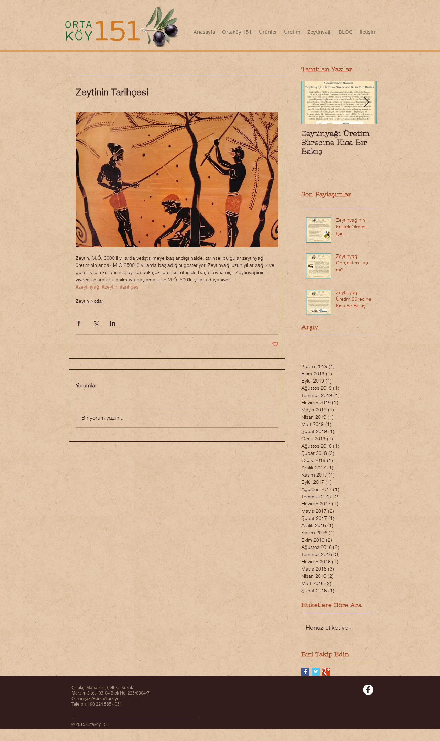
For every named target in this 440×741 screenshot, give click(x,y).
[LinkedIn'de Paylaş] (112, 323)
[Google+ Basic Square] (326, 672)
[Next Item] (366, 102)
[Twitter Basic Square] (316, 672)
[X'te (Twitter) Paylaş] (95, 323)
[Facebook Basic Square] (305, 672)
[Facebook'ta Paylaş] (79, 323)
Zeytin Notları (90, 301)
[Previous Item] (312, 102)
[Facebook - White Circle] (368, 690)
